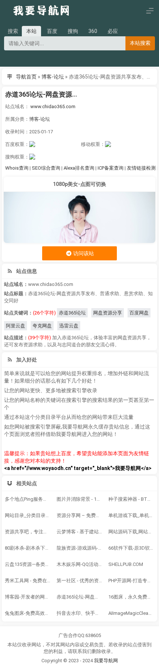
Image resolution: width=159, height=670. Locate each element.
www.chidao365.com (52, 106)
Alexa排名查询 (79, 168)
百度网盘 (139, 313)
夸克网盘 (42, 326)
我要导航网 (106, 660)
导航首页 (26, 77)
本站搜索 (140, 43)
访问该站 (83, 253)
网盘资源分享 (107, 313)
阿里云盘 (15, 326)
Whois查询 (16, 168)
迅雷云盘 (68, 326)
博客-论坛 (52, 77)
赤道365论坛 (72, 313)
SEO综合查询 (46, 168)
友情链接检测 (141, 168)
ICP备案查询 (111, 168)
